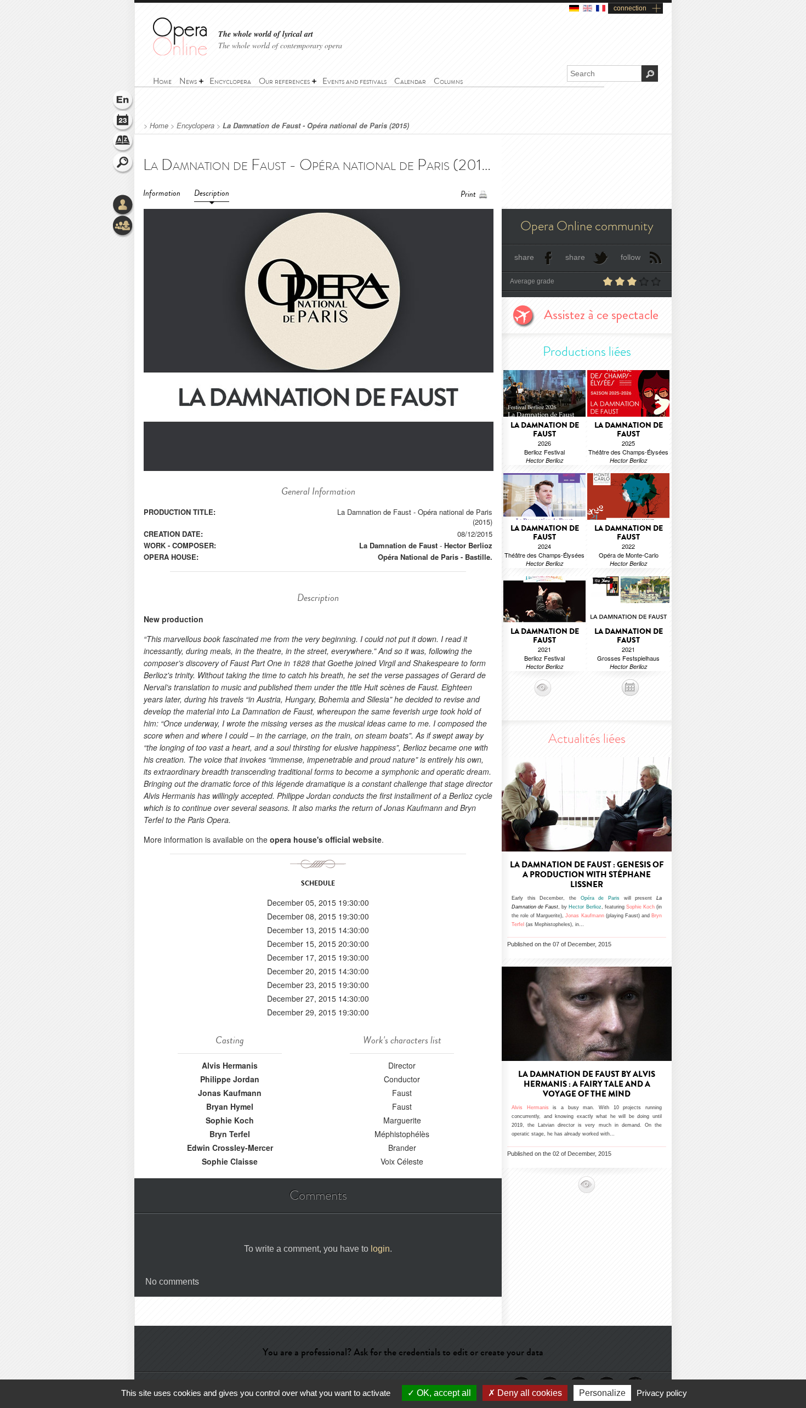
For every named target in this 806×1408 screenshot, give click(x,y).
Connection (123, 206)
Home (159, 125)
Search (123, 163)
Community (123, 226)
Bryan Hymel (229, 1106)
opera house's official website (326, 839)
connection (630, 8)
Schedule (123, 122)
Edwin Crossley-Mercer (230, 1147)
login (380, 1248)
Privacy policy (662, 1393)
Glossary (123, 143)
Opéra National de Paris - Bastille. (435, 557)
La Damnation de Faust (398, 545)
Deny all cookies (528, 1393)
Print (468, 194)
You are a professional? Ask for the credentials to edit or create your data (403, 1352)
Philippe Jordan (229, 1079)
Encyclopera (195, 125)
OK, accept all (443, 1393)
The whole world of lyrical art (265, 34)
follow (630, 257)
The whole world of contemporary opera (280, 45)
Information (161, 193)
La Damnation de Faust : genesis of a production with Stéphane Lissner (586, 874)
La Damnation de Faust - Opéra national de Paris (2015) (316, 125)
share (524, 257)
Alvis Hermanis (230, 1065)
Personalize (602, 1393)
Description (211, 193)
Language (123, 101)
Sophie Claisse (230, 1161)
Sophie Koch (230, 1120)
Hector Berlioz (468, 545)
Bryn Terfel (229, 1133)
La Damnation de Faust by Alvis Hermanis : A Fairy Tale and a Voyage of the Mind (586, 1084)
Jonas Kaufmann (230, 1092)
